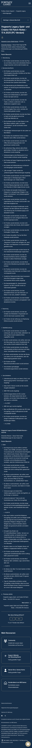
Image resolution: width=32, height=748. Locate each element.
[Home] (6, 3)
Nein (19, 618)
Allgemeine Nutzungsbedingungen (9, 707)
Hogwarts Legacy (21, 11)
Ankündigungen (7, 13)
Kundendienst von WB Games (17, 682)
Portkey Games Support (7, 11)
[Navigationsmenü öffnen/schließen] (29, 3)
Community (11, 640)
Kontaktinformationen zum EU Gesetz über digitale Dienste (15, 719)
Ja (12, 618)
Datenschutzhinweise (6, 703)
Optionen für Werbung (6, 712)
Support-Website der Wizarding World (14, 656)
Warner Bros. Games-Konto (16, 670)
